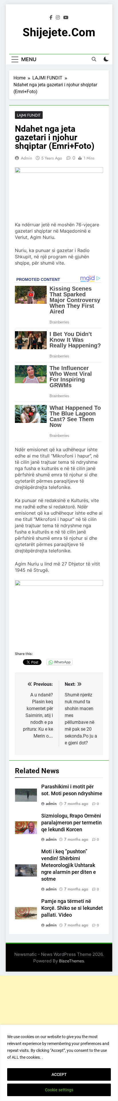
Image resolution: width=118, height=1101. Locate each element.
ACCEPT (59, 1074)
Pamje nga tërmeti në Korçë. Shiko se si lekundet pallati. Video (72, 908)
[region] (59, 1063)
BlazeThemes (71, 960)
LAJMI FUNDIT (29, 115)
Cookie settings (59, 1090)
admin (26, 158)
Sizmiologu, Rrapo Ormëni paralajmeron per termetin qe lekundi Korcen (71, 822)
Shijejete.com (59, 32)
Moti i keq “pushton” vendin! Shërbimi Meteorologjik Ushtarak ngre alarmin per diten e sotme (68, 865)
